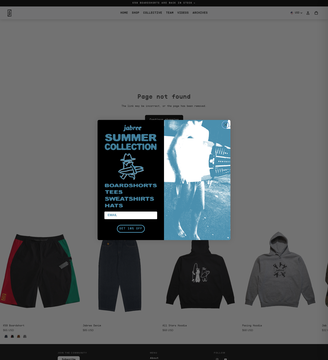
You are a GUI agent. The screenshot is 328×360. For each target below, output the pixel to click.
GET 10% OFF (130, 228)
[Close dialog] (225, 124)
